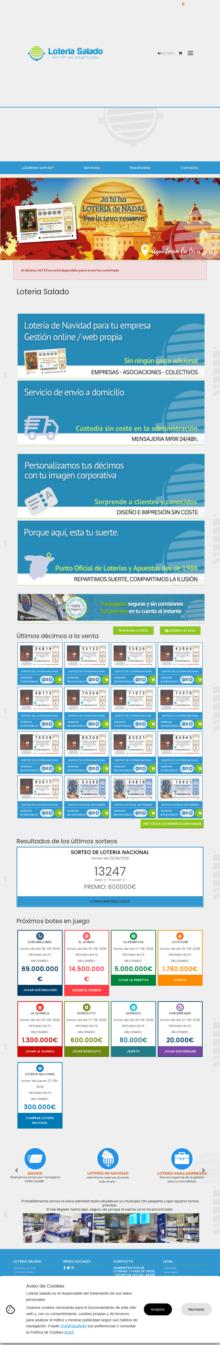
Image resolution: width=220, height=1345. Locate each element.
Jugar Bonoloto (86, 1051)
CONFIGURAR (73, 1326)
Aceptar (158, 1309)
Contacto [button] (189, 167)
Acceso (167, 53)
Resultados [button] (140, 167)
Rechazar (196, 1309)
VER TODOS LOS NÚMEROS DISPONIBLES (172, 824)
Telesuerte (170, 1268)
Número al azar (182, 630)
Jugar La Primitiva (133, 980)
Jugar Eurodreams (180, 1051)
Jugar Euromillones (40, 990)
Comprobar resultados (110, 901)
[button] (16, 1170)
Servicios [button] (92, 167)
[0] (182, 53)
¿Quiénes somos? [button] (37, 167)
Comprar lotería (24, 1272)
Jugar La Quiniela (40, 1051)
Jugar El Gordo (86, 990)
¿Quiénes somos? (25, 1268)
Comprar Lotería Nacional (40, 1120)
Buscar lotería (135, 630)
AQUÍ (69, 1332)
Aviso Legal (170, 1272)
